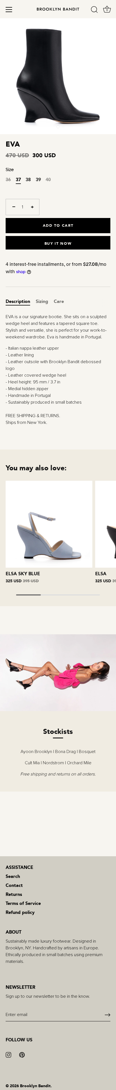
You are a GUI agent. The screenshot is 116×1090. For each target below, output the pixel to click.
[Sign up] (107, 1015)
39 (38, 179)
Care (59, 301)
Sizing (42, 301)
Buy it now (58, 243)
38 (28, 179)
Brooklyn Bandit (35, 1086)
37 (18, 179)
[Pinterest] (22, 1054)
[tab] (21, 301)
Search (13, 876)
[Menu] (9, 9)
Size (10, 169)
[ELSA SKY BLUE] (49, 524)
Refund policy (20, 912)
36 (8, 179)
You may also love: (36, 468)
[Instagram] (8, 1054)
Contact (14, 885)
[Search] (94, 10)
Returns (14, 894)
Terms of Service (23, 903)
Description (18, 301)
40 (48, 179)
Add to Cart (58, 225)
